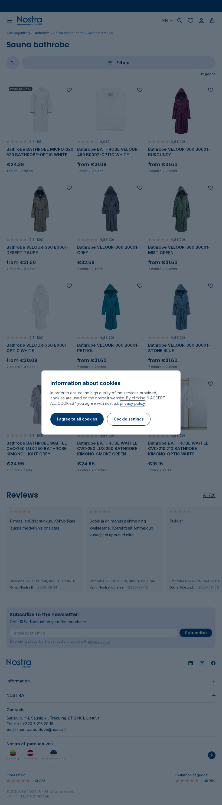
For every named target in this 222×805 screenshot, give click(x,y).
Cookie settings (129, 419)
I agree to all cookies (77, 419)
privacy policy (132, 403)
